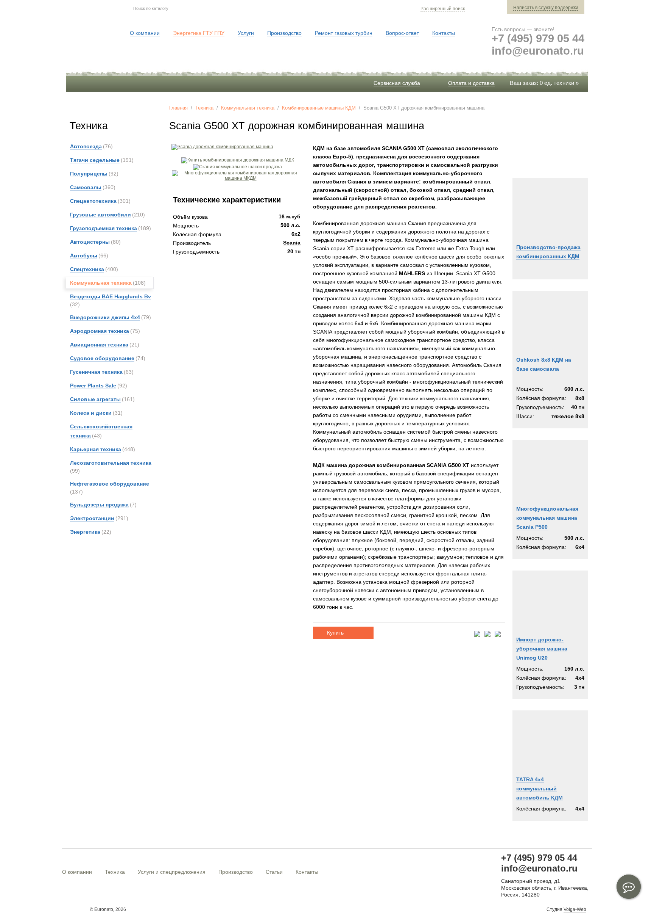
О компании (77, 872)
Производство (235, 872)
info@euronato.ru (538, 51)
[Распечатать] (498, 634)
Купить (335, 633)
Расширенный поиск (442, 8)
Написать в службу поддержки (545, 7)
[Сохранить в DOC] (487, 634)
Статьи (274, 872)
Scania (292, 243)
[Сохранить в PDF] (477, 634)
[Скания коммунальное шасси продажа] (237, 166)
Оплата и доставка (471, 83)
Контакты (307, 872)
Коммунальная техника (247, 108)
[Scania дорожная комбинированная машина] (221, 146)
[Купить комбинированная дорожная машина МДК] (237, 160)
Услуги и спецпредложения (172, 872)
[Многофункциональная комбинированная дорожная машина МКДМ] (237, 178)
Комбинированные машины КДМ (319, 108)
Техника (204, 108)
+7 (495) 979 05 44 (538, 38)
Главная (178, 108)
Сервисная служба (397, 83)
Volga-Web (575, 909)
